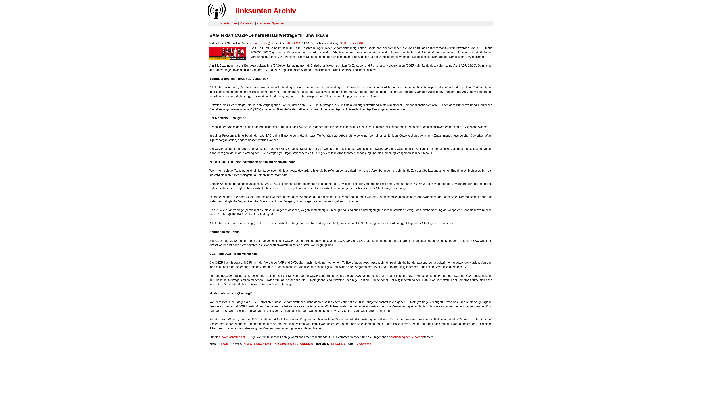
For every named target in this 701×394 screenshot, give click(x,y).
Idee (235, 23)
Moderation (247, 23)
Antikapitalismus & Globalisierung (294, 343)
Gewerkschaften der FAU (235, 337)
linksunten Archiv (266, 11)
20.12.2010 (293, 43)
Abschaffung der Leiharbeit (406, 337)
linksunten (263, 23)
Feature (224, 343)
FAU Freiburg (261, 43)
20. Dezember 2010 (351, 43)
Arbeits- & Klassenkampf (258, 343)
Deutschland (338, 343)
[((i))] (216, 18)
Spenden (278, 23)
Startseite (223, 23)
